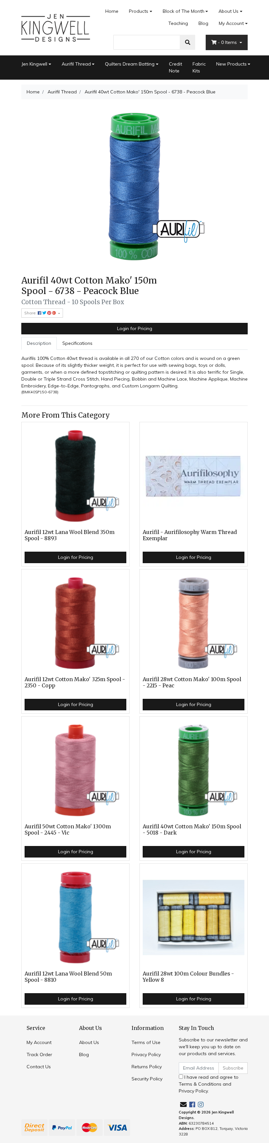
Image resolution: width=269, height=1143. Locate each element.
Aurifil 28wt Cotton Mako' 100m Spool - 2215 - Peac (192, 682)
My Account (231, 23)
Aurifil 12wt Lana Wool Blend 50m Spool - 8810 (68, 977)
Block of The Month (183, 11)
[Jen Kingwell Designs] (55, 27)
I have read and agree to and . (208, 1084)
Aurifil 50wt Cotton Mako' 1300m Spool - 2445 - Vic (68, 829)
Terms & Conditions (200, 1084)
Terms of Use (146, 1042)
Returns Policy (147, 1067)
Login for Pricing (134, 328)
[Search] (187, 42)
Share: (31, 312)
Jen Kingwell (34, 64)
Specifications (77, 343)
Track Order (39, 1054)
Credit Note (175, 67)
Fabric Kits (199, 67)
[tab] (39, 343)
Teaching (178, 23)
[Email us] (183, 1104)
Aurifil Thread (76, 64)
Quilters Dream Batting (130, 64)
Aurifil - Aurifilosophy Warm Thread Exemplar (190, 535)
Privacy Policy (146, 1054)
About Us (228, 11)
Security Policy (147, 1079)
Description (39, 343)
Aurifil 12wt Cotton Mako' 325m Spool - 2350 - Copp (75, 682)
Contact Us (39, 1067)
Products (138, 11)
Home (111, 11)
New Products (231, 64)
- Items (228, 42)
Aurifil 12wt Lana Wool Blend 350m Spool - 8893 (69, 535)
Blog (203, 23)
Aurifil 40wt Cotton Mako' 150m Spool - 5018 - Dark (192, 829)
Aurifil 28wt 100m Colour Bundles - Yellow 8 (188, 977)
